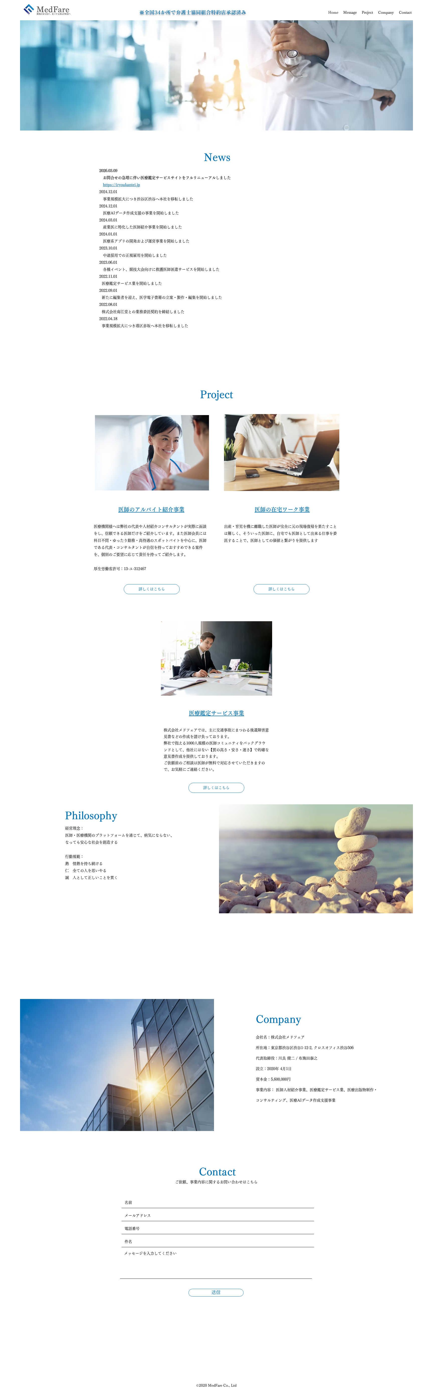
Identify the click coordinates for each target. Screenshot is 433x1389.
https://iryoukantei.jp (121, 185)
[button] (367, 12)
